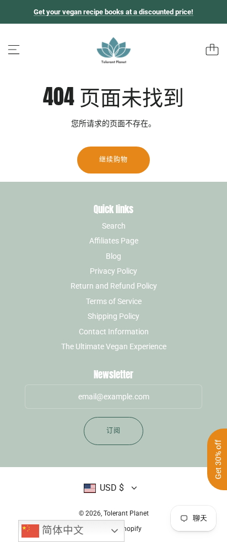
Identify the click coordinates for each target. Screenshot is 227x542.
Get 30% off (218, 459)
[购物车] (212, 49)
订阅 (113, 431)
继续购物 (113, 160)
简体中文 (61, 530)
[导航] (14, 49)
